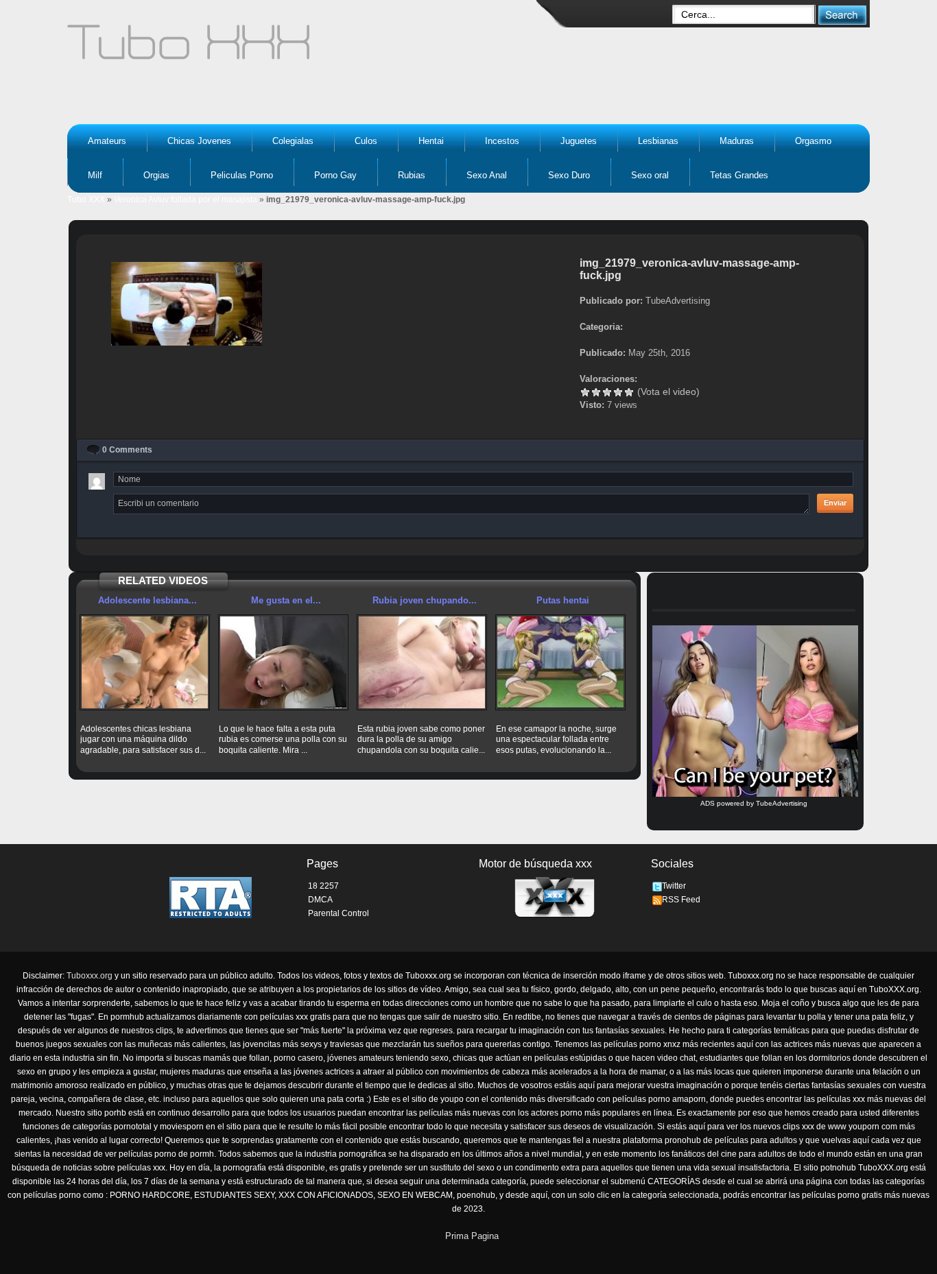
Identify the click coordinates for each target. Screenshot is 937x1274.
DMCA (320, 899)
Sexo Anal (486, 175)
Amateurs (107, 141)
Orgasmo (813, 141)
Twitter (674, 886)
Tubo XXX (86, 199)
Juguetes (578, 141)
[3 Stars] (607, 392)
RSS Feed (681, 899)
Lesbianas (658, 141)
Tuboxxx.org (89, 976)
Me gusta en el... (286, 600)
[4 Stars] (618, 392)
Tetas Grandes (739, 175)
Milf (95, 175)
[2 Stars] (596, 392)
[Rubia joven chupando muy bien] (422, 662)
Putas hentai (562, 600)
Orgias (156, 175)
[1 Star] (585, 392)
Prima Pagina (472, 1236)
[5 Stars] (629, 392)
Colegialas (292, 141)
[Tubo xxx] (308, 48)
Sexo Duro (569, 175)
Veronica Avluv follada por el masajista (185, 199)
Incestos (502, 141)
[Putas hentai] (560, 662)
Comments (127, 450)
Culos (366, 141)
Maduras (737, 141)
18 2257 (323, 886)
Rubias (411, 175)
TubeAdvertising (781, 803)
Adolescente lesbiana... (147, 600)
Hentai (431, 141)
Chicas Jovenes (199, 141)
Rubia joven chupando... (424, 600)
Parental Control (338, 913)
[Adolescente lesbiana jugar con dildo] (145, 662)
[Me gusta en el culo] (283, 662)
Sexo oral (650, 175)
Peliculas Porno (242, 175)
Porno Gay (335, 175)
